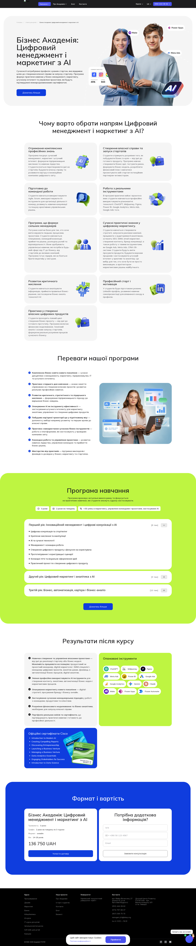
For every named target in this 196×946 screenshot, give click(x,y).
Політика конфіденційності (80, 941)
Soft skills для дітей (32, 930)
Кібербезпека (30, 914)
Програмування (30, 899)
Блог (73, 4)
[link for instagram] (165, 942)
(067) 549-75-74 (118, 914)
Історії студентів (63, 903)
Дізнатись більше (31, 92)
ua (148, 4)
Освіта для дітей (31, 22)
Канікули (27, 934)
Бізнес (26, 910)
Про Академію (61, 899)
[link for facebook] (161, 942)
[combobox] (106, 835)
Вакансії (59, 914)
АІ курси (27, 918)
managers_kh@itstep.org (121, 917)
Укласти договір (61, 853)
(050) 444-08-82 (118, 906)
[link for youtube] (170, 942)
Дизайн (27, 903)
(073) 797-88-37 (118, 910)
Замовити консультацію (135, 853)
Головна (19, 22)
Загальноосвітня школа (33, 926)
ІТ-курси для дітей (32, 922)
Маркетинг (28, 906)
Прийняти (116, 939)
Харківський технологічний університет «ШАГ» (91, 899)
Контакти (83, 4)
